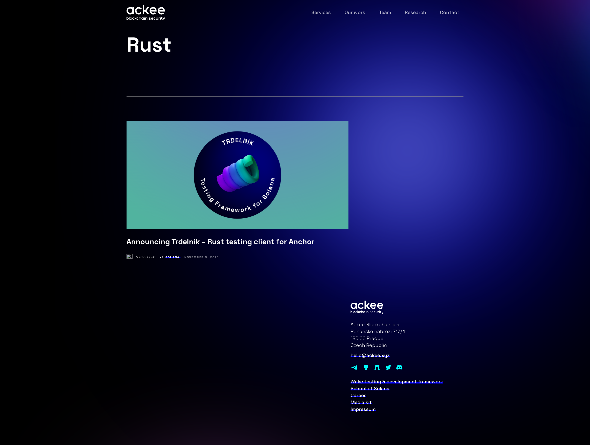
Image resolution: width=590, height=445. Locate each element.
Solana (172, 257)
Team (385, 12)
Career (358, 395)
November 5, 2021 (201, 257)
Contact (449, 12)
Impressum (363, 409)
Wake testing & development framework (397, 382)
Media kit (361, 402)
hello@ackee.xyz (370, 355)
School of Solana (370, 389)
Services (321, 12)
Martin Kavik (146, 257)
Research (415, 12)
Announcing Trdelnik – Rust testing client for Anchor (221, 241)
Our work (355, 12)
